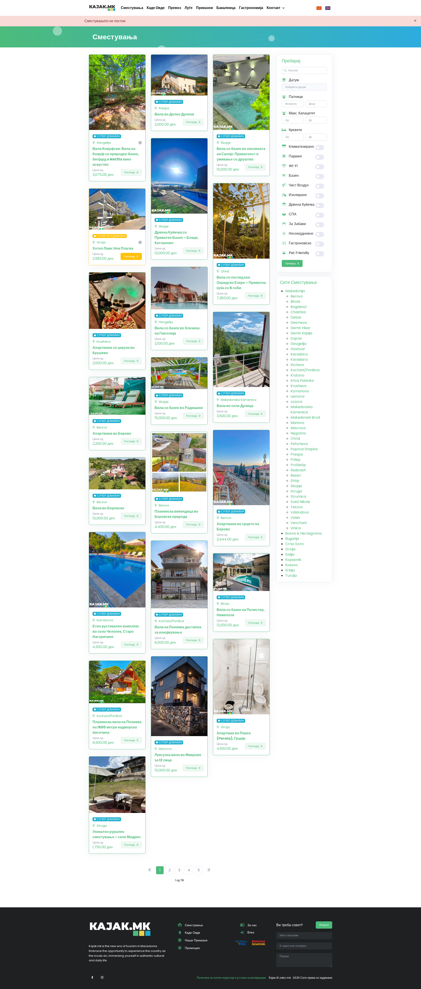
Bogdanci (299, 306)
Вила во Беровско (108, 508)
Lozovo (296, 401)
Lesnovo (298, 396)
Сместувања (132, 7)
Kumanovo (300, 391)
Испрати (324, 925)
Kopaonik (293, 559)
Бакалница (225, 7)
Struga (296, 491)
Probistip (298, 464)
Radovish (298, 470)
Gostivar (298, 348)
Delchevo (299, 322)
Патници (295, 96)
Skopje (296, 485)
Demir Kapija (301, 333)
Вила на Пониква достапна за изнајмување (178, 630)
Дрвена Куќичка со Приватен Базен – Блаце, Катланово (177, 237)
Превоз (174, 7)
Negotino (298, 433)
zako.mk (285, 978)
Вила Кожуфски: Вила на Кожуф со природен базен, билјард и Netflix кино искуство (116, 156)
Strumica (298, 496)
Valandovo (300, 512)
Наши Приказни (195, 940)
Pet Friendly (298, 252)
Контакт (273, 7)
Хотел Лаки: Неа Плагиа (113, 248)
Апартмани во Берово (112, 433)
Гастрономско (299, 243)
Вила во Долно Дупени (174, 114)
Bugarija (292, 538)
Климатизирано (301, 146)
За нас (251, 925)
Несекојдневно (300, 233)
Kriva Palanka (302, 380)
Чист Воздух (298, 185)
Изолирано (297, 194)
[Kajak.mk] (102, 8)
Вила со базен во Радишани (179, 407)
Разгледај (129, 172)
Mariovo (297, 422)
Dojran (296, 338)
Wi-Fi (293, 165)
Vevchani (299, 522)
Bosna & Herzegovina (303, 533)
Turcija (291, 575)
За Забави (297, 223)
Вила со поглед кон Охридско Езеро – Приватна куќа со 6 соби (241, 282)
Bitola (295, 301)
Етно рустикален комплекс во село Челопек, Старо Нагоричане (116, 631)
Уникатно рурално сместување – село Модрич (117, 834)
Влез (250, 932)
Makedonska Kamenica (301, 409)
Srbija (290, 570)
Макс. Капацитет (301, 113)
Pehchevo (299, 443)
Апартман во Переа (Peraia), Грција (234, 736)
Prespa (297, 454)
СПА (292, 214)
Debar (296, 317)
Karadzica (299, 354)
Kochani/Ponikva (305, 370)
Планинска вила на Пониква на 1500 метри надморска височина (117, 727)
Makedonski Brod (305, 417)
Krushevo (299, 385)
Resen (296, 475)
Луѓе (189, 7)
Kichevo (297, 364)
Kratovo (297, 375)
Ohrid (295, 438)
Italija (289, 554)
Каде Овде (156, 7)
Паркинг (295, 156)
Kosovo (291, 564)
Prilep (295, 459)
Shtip (295, 480)
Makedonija (295, 291)
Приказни (204, 7)
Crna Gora (294, 543)
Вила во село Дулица (235, 405)
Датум (293, 80)
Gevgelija (298, 343)
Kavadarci (299, 359)
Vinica (296, 528)
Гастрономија (251, 7)
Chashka (298, 312)
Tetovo (297, 507)
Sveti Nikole (300, 501)
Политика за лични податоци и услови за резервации (231, 978)
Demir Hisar (300, 327)
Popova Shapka (304, 449)
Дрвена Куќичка (301, 204)
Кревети (295, 129)
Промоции (192, 948)
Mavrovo (298, 428)
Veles (295, 517)
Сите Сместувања (298, 282)
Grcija (290, 549)
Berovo (297, 296)
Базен (293, 175)
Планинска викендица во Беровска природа (176, 514)
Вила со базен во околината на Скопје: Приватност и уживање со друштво (241, 154)
